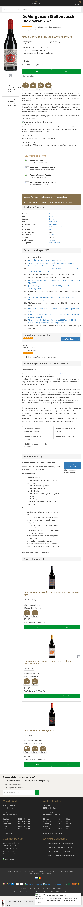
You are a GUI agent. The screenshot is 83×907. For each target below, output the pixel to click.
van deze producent (35, 437)
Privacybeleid (46, 874)
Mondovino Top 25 (10, 851)
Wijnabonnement (9, 854)
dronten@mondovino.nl (51, 815)
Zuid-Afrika (53, 222)
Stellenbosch (53, 224)
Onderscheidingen (48, 197)
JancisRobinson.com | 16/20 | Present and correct (46, 260)
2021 (51, 230)
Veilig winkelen (42, 871)
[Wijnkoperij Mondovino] (36, 3)
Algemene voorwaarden (66, 871)
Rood (51, 216)
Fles (36, 71)
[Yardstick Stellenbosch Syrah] (51, 715)
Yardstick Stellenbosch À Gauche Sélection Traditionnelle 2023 (51, 593)
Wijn (50, 214)
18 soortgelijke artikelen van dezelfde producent (39, 30)
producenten (65, 436)
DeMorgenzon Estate (57, 227)
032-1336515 (48, 812)
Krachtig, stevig (30, 600)
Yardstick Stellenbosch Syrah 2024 (40, 730)
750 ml (51, 235)
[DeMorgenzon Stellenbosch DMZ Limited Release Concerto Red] (51, 646)
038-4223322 (7, 812)
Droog (51, 219)
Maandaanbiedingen (10, 848)
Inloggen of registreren (14, 871)
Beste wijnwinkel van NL (11, 843)
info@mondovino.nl (10, 815)
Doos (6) (67, 71)
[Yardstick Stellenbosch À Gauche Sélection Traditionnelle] (51, 577)
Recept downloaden (72, 465)
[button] (25, 85)
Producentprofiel (30, 202)
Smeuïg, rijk (29, 668)
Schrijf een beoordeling (53, 27)
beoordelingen (62, 892)
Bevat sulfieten (54, 243)
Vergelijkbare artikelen (64, 202)
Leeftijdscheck (34, 874)
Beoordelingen (62, 197)
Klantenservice (30, 871)
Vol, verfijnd (29, 735)
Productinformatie (30, 197)
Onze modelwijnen (9, 846)
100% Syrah (53, 240)
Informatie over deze (32, 430)
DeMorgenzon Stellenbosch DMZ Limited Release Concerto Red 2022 (48, 662)
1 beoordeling (38, 27)
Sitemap (53, 871)
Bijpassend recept (46, 202)
